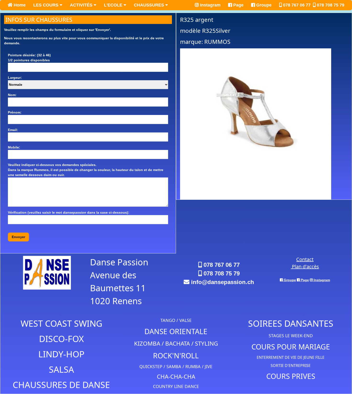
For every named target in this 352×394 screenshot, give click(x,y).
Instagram (210, 5)
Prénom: (15, 112)
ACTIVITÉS (82, 5)
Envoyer (18, 237)
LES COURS (46, 5)
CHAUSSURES (149, 5)
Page (238, 5)
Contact (304, 259)
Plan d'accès (305, 266)
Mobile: (14, 147)
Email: (13, 130)
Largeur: (15, 78)
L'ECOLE (114, 5)
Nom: (12, 95)
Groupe (263, 5)
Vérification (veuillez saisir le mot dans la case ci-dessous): (68, 212)
